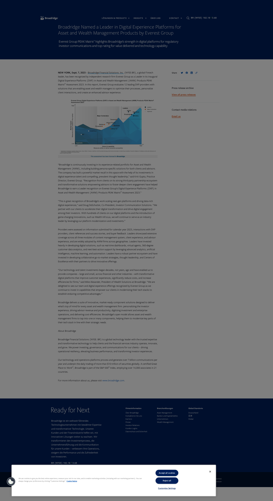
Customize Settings (167, 488)
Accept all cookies (167, 473)
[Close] (210, 471)
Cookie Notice (72, 481)
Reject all (167, 480)
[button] (10, 481)
